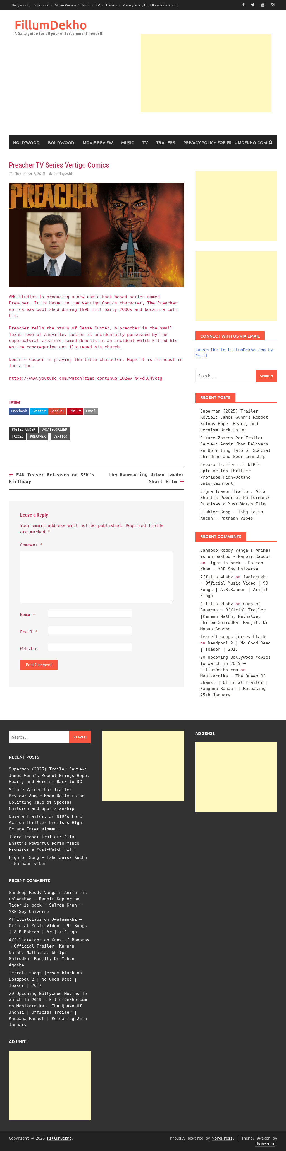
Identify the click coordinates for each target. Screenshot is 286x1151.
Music (86, 5)
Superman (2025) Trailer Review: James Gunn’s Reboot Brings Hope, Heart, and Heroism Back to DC (49, 775)
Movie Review (65, 5)
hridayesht (63, 173)
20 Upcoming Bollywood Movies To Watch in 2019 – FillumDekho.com (235, 663)
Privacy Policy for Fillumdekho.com (149, 5)
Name (27, 614)
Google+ (57, 411)
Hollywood (20, 5)
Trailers (111, 5)
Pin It (75, 411)
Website (29, 648)
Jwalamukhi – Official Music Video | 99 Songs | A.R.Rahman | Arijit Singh (48, 925)
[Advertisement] (206, 73)
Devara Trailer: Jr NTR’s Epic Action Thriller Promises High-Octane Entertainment (46, 823)
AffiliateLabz (216, 577)
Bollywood (41, 5)
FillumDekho (51, 24)
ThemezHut (265, 1144)
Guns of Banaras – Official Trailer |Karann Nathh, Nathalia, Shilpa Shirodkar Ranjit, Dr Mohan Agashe (234, 616)
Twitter (39, 411)
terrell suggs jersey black (233, 636)
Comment (31, 544)
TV (98, 5)
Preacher (38, 436)
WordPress (222, 1138)
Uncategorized (54, 430)
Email (91, 411)
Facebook (19, 411)
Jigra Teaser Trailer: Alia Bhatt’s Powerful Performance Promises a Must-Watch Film (235, 498)
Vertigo (60, 436)
